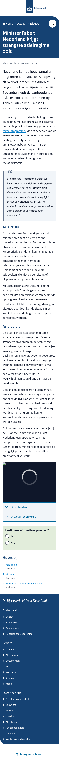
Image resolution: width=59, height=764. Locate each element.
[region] (29, 482)
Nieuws (34, 23)
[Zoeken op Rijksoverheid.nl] (52, 24)
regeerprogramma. (14, 131)
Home (9, 23)
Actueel (21, 23)
